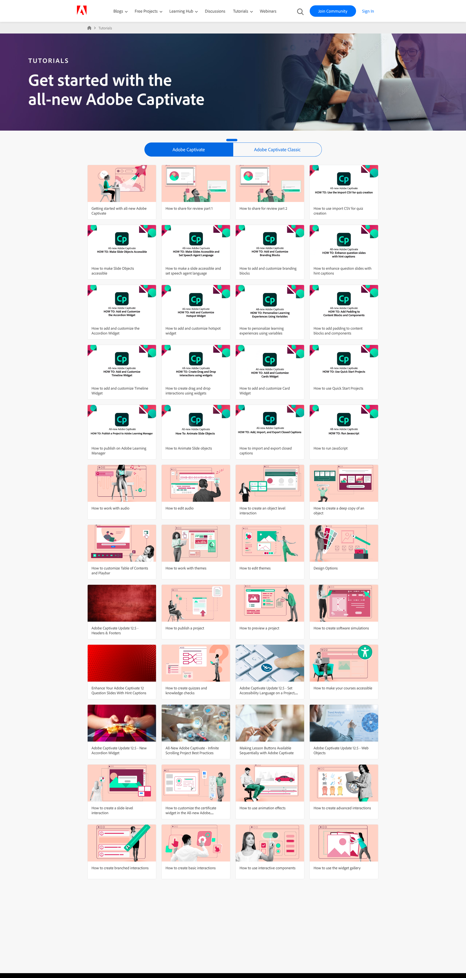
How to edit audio (180, 508)
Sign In (368, 11)
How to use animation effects (262, 807)
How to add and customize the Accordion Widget (116, 330)
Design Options (326, 568)
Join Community (332, 11)
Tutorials (241, 11)
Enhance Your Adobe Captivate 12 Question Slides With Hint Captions (119, 690)
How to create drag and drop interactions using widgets (188, 390)
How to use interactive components (267, 867)
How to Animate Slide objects (189, 448)
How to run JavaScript (331, 448)
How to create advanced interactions (342, 807)
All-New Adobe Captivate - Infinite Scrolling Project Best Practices (192, 750)
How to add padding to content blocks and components (338, 330)
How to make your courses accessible (343, 687)
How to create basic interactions (191, 867)
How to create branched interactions (120, 867)
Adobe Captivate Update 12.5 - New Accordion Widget (119, 750)
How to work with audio (110, 508)
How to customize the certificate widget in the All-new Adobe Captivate (191, 812)
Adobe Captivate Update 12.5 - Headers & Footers (115, 630)
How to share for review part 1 (189, 208)
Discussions (215, 11)
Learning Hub (181, 11)
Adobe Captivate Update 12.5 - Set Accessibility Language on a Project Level (267, 692)
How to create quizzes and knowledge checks (186, 690)
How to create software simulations (341, 628)
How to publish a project (185, 628)
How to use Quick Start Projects (338, 388)
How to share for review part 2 (263, 208)
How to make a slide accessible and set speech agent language (193, 271)
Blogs (118, 11)
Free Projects (147, 11)
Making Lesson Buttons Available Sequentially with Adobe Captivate (267, 750)
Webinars (268, 11)
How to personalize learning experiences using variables (262, 330)
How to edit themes (255, 568)
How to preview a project (259, 628)
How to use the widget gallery (337, 867)
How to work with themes (186, 568)
